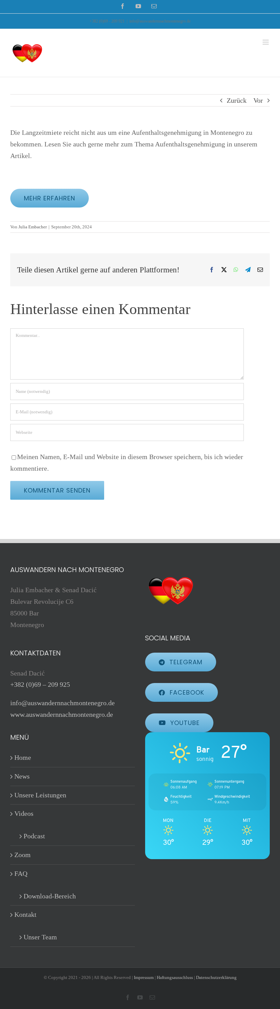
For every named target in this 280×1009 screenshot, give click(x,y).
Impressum (144, 977)
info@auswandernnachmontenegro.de (160, 21)
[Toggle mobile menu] (266, 42)
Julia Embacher (32, 226)
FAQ (20, 873)
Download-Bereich (50, 896)
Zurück (237, 100)
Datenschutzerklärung (216, 977)
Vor (258, 100)
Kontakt (25, 914)
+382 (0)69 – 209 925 (40, 684)
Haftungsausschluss (175, 977)
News (22, 776)
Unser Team (40, 937)
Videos (23, 813)
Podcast (34, 836)
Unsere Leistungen (40, 795)
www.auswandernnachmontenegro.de (61, 714)
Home (22, 757)
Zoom (22, 854)
